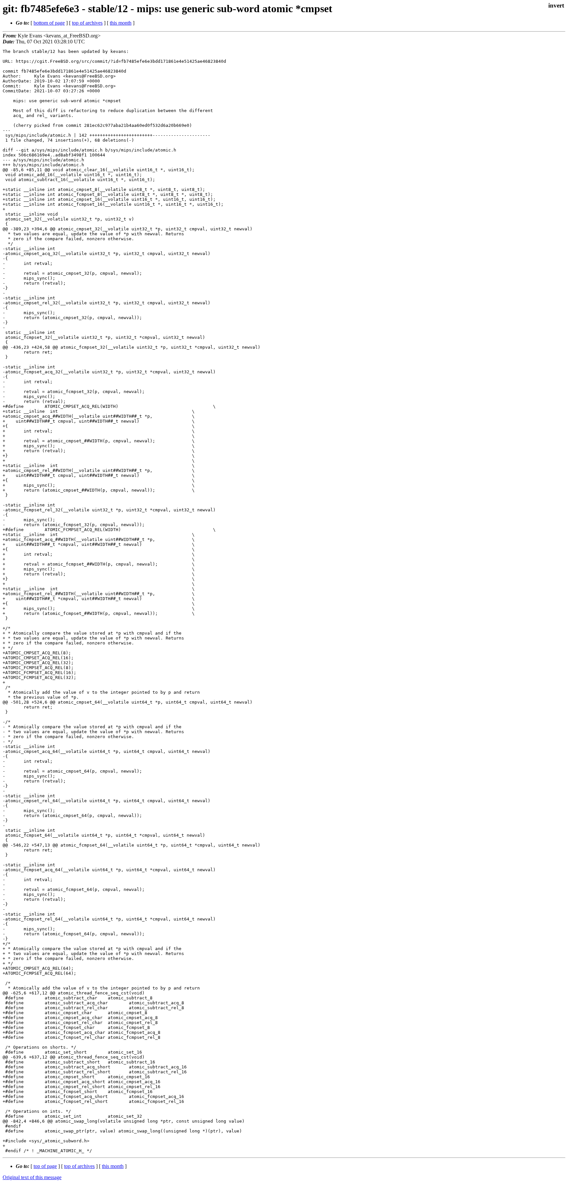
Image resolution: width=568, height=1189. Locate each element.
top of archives (87, 23)
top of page (45, 1166)
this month (120, 23)
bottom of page (49, 23)
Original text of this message (32, 1177)
